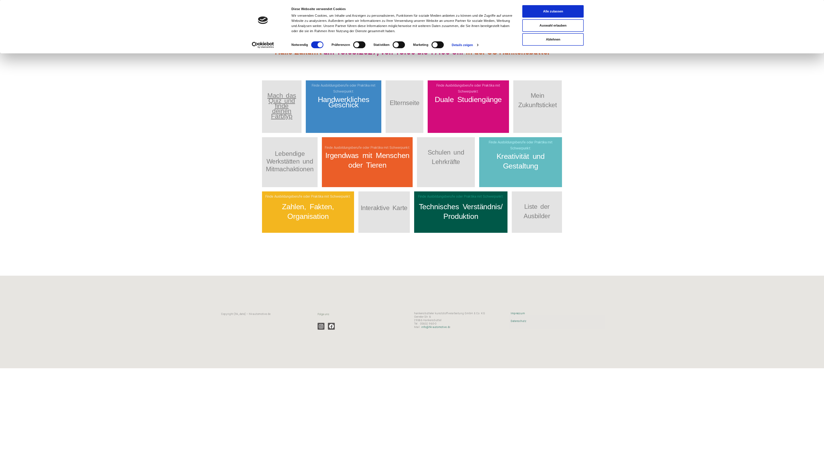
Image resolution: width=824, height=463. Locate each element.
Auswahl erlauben (552, 25)
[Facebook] (331, 326)
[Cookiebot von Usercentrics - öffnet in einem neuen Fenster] (263, 45)
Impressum (518, 313)
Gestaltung (520, 166)
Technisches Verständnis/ (461, 206)
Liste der (537, 206)
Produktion (460, 216)
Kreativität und (521, 156)
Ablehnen (553, 39)
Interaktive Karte (384, 207)
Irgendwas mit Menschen (367, 155)
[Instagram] (321, 326)
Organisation (308, 216)
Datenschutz (518, 321)
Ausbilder (537, 215)
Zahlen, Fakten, (308, 206)
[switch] (359, 44)
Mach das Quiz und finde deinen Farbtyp (281, 106)
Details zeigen (462, 45)
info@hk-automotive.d (435, 327)
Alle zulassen (553, 11)
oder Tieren (367, 165)
